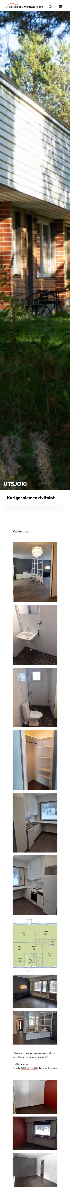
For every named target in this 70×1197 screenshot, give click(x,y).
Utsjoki (15, 483)
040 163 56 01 (29, 1068)
